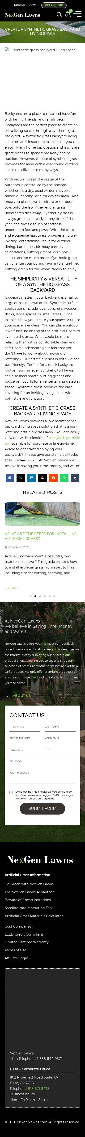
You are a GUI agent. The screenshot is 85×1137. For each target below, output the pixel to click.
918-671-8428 (38, 1089)
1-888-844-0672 (25, 5)
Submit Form (42, 808)
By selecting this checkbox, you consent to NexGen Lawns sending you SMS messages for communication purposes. (44, 795)
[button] (10, 478)
